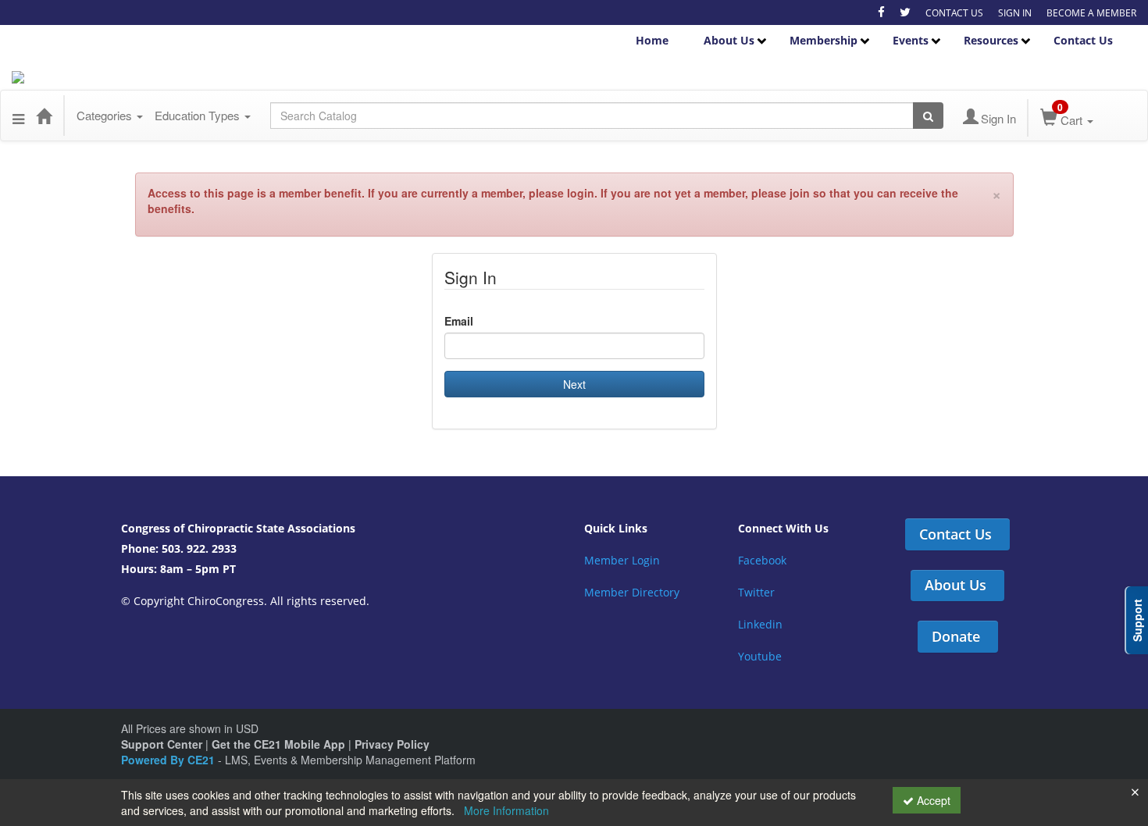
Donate (956, 636)
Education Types (199, 115)
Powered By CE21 (169, 759)
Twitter (756, 592)
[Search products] (928, 115)
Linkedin (760, 624)
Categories (106, 115)
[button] (18, 115)
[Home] (43, 115)
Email (458, 321)
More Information (506, 810)
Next (574, 384)
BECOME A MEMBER (1091, 13)
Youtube (760, 656)
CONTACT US (954, 13)
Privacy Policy (392, 744)
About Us (729, 40)
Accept (932, 800)
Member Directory (631, 592)
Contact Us (1083, 40)
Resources (991, 40)
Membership (823, 40)
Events (911, 40)
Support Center (161, 744)
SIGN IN (1015, 13)
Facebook (762, 560)
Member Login (622, 560)
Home (652, 40)
